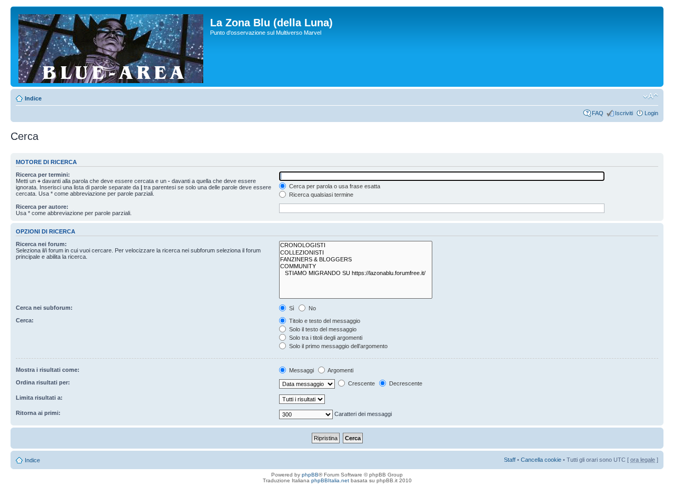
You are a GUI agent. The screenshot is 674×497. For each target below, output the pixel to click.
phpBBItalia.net (330, 480)
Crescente (360, 383)
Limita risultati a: (39, 397)
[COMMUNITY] (355, 266)
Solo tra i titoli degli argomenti (325, 337)
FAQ (597, 113)
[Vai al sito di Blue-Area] (111, 46)
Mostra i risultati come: (48, 370)
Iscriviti (624, 113)
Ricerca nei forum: (41, 244)
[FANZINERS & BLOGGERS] (355, 259)
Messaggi (301, 370)
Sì (291, 308)
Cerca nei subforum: (44, 308)
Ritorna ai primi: (38, 413)
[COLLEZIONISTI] (355, 252)
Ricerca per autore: (42, 207)
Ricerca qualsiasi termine (320, 194)
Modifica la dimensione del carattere (650, 96)
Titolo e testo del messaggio (324, 321)
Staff (510, 460)
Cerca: (25, 320)
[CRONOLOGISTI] (355, 245)
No (311, 308)
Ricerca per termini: (43, 174)
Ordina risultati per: (43, 382)
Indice (33, 98)
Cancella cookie (541, 460)
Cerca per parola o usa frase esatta (334, 186)
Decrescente (405, 383)
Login (651, 113)
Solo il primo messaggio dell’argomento (338, 346)
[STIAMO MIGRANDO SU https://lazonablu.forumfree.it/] (355, 273)
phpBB (310, 475)
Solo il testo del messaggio (322, 329)
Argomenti (339, 370)
